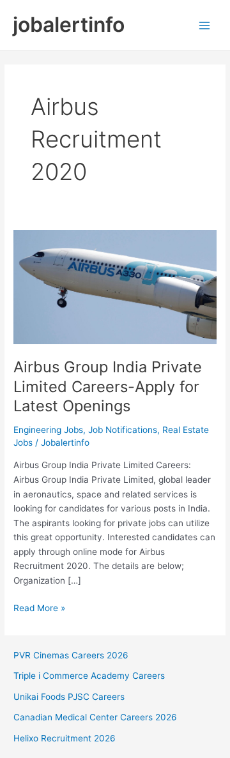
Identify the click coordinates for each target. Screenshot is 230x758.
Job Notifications (122, 430)
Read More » (39, 609)
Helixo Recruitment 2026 (64, 738)
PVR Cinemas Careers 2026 (70, 655)
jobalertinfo (69, 24)
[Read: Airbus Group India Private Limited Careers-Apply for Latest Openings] (115, 286)
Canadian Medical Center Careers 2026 (95, 717)
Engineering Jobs (48, 430)
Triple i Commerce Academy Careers (89, 676)
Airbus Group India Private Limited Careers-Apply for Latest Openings (107, 387)
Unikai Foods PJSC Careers (69, 697)
